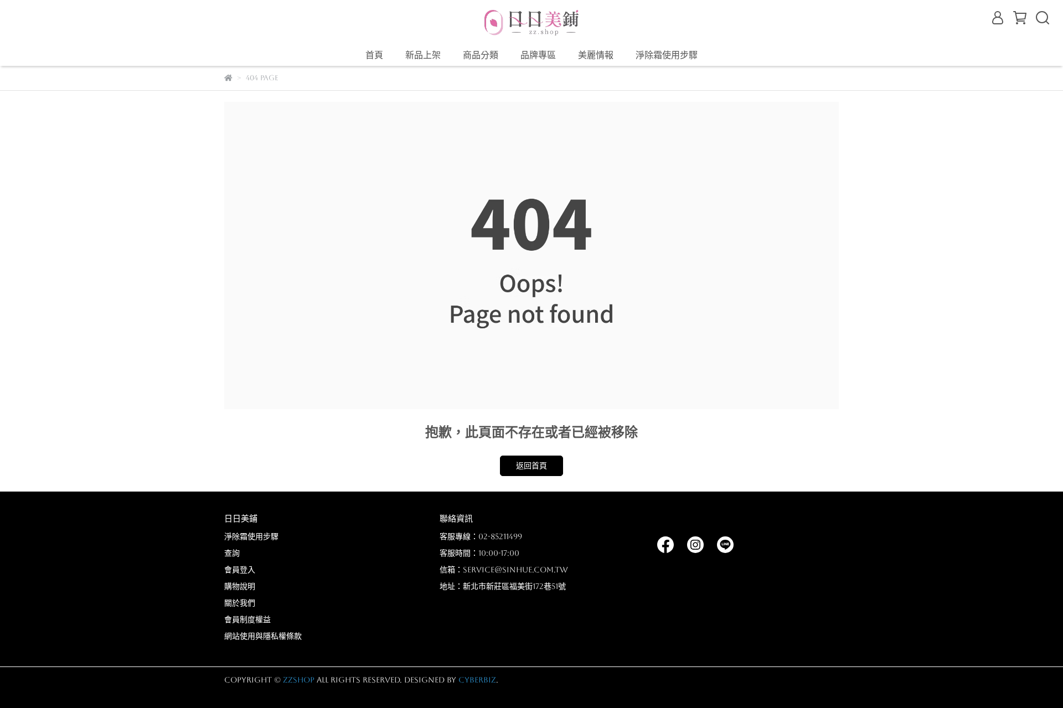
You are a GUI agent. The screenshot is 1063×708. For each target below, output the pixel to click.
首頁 (374, 55)
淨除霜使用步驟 (667, 55)
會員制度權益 (247, 619)
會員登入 (239, 569)
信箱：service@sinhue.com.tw (504, 569)
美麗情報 (595, 55)
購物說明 (239, 586)
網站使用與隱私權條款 (263, 636)
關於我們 (239, 602)
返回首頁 (531, 465)
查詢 (232, 553)
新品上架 (423, 55)
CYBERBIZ (477, 679)
